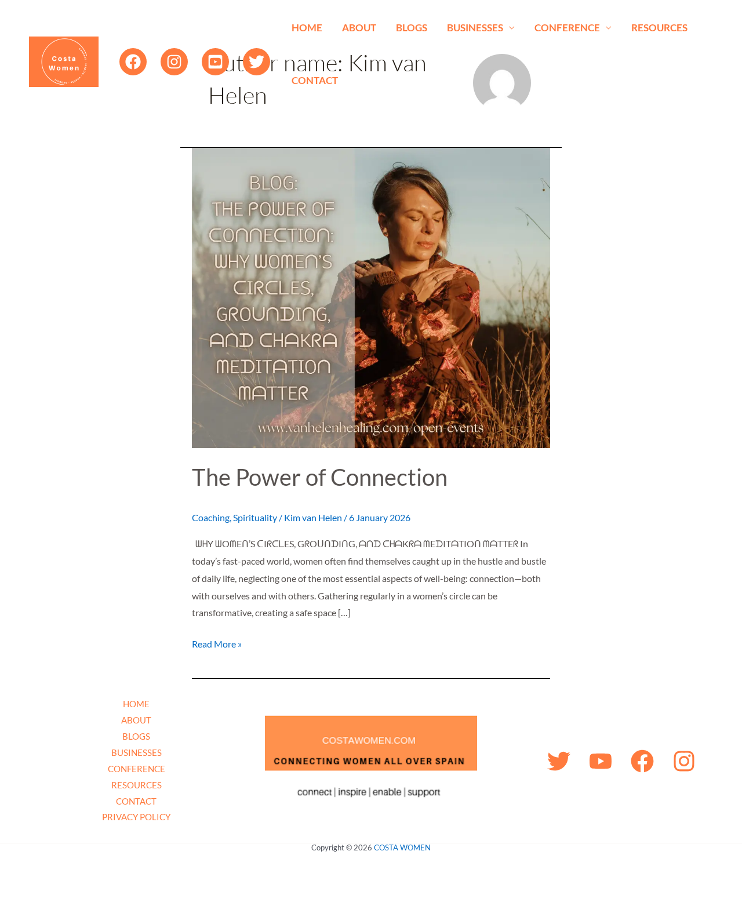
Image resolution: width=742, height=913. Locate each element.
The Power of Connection (320, 477)
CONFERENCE (567, 27)
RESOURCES (659, 27)
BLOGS (411, 27)
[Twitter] (256, 61)
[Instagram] (174, 61)
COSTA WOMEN (402, 847)
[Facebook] (133, 61)
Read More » (217, 642)
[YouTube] (215, 61)
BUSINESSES (475, 27)
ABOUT (359, 27)
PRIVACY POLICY (136, 817)
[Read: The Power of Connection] (371, 296)
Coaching (211, 517)
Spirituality (255, 517)
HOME (307, 27)
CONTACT (315, 80)
